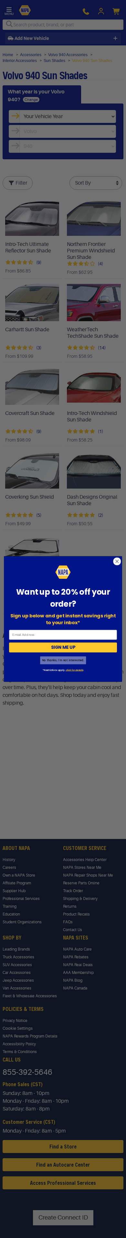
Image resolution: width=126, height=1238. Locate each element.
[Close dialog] (117, 561)
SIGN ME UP (63, 647)
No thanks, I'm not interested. (63, 660)
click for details (74, 670)
